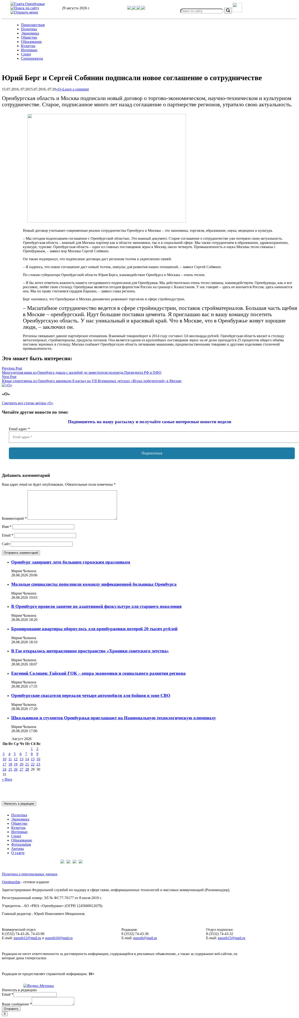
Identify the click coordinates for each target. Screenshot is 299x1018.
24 (4, 769)
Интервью (29, 50)
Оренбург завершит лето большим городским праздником (70, 562)
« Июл (7, 779)
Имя (6, 527)
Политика (29, 29)
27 (21, 769)
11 (10, 759)
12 (16, 759)
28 (27, 769)
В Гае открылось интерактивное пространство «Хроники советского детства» (90, 650)
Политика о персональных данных (29, 874)
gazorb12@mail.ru (27, 938)
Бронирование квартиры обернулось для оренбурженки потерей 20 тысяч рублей (94, 628)
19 (16, 764)
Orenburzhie (11, 882)
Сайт (6, 544)
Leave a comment (76, 89)
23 (38, 764)
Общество (29, 37)
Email (7, 535)
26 (16, 769)
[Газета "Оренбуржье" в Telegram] (129, 8)
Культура (28, 46)
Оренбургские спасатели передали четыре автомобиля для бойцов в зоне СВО (90, 695)
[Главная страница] (28, 4)
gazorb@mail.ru (145, 938)
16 (38, 759)
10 (4, 759)
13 (21, 759)
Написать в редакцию (19, 803)
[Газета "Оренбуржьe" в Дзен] (143, 8)
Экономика (30, 33)
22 (33, 764)
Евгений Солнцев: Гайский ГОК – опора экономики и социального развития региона (98, 673)
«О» (59, 89)
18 (10, 764)
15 (33, 759)
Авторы (17, 849)
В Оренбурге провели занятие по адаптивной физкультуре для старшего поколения (96, 606)
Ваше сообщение (17, 1004)
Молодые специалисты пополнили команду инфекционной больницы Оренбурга (94, 584)
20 (21, 764)
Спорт (26, 54)
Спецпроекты (32, 58)
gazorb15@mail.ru (231, 938)
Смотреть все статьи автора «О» (27, 403)
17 (4, 764)
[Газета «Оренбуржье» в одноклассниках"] (139, 8)
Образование (31, 42)
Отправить (11, 1009)
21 (27, 764)
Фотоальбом (21, 844)
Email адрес (19, 429)
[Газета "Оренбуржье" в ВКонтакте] (134, 8)
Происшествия (33, 25)
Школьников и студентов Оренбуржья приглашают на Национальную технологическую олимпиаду (113, 717)
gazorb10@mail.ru (59, 938)
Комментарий (14, 518)
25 (10, 769)
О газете (18, 853)
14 (27, 759)
